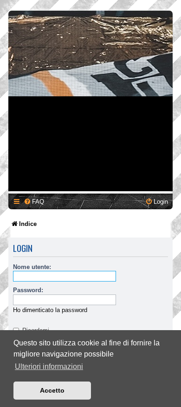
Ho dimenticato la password (50, 310)
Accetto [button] (52, 390)
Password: (28, 290)
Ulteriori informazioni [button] (49, 366)
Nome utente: (32, 266)
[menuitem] (34, 201)
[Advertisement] (90, 101)
